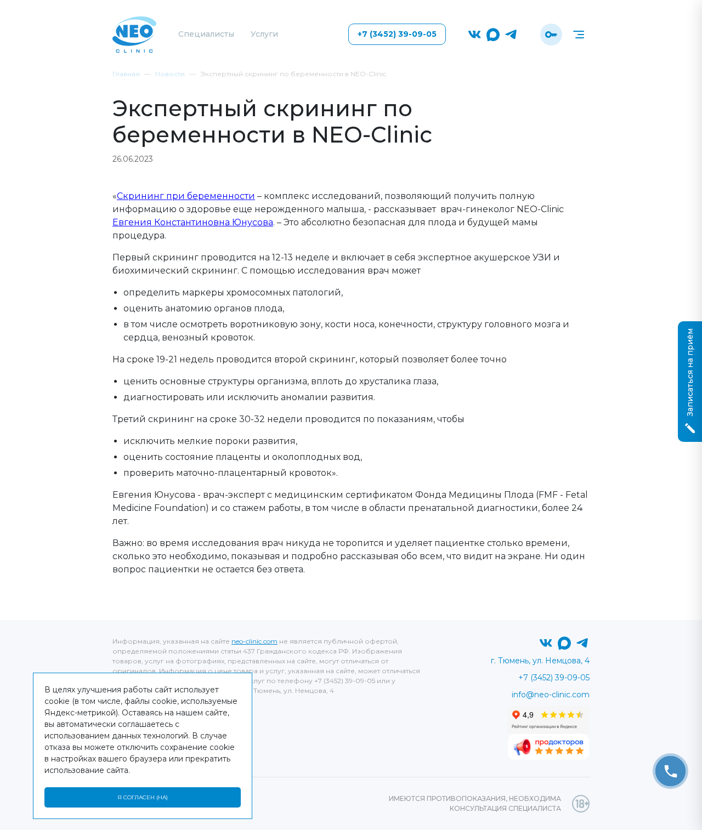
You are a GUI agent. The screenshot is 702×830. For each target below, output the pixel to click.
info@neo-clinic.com (551, 695)
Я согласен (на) (142, 797)
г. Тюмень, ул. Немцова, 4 (540, 661)
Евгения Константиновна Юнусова (192, 222)
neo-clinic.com (254, 641)
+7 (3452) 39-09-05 (397, 34)
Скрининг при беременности (186, 196)
